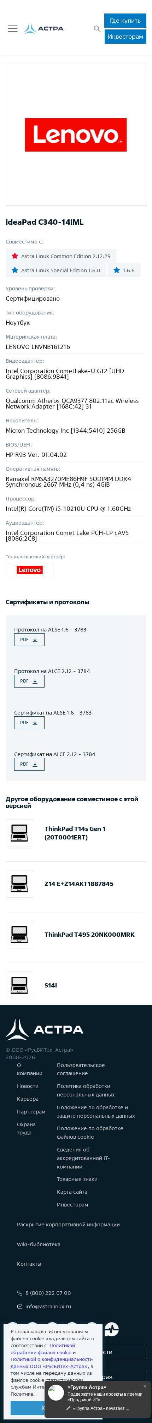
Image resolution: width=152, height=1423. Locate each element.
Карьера (28, 1099)
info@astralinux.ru (48, 1306)
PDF (24, 639)
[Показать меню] (13, 29)
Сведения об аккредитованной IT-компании (83, 1158)
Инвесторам (125, 36)
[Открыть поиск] (97, 29)
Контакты (29, 1264)
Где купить (125, 20)
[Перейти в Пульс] (112, 1329)
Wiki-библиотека (38, 1244)
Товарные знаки (77, 1179)
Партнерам (31, 1112)
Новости (28, 1086)
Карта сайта (72, 1192)
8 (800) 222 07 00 (48, 1293)
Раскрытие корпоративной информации (68, 1224)
